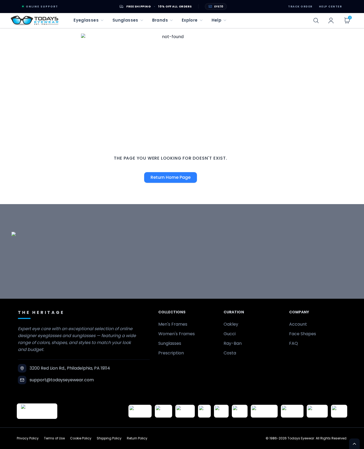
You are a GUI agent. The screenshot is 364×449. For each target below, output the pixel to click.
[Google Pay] (163, 411)
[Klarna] (240, 411)
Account (298, 324)
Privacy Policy (28, 438)
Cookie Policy (80, 438)
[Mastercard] (264, 411)
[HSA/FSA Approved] (140, 411)
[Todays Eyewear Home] (35, 20)
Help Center (330, 7)
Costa (230, 353)
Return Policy (137, 438)
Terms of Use (54, 438)
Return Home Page (171, 177)
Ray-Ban (233, 343)
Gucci (230, 334)
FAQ (293, 343)
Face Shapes (302, 334)
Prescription (171, 353)
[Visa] (204, 411)
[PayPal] (339, 411)
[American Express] (292, 411)
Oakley (231, 324)
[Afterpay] (317, 411)
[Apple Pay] (221, 411)
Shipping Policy (109, 438)
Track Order (300, 7)
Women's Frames (176, 334)
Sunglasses (169, 343)
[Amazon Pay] (185, 411)
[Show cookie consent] (354, 443)
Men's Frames (172, 324)
